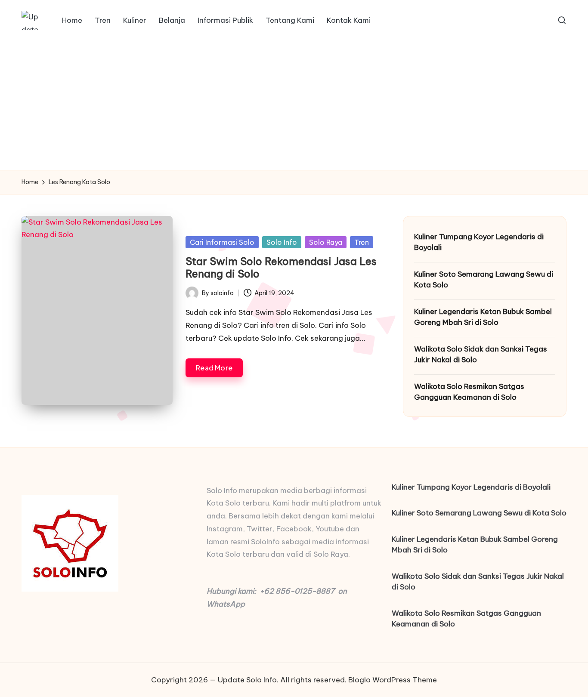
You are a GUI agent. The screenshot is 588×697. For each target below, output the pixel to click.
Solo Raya (325, 242)
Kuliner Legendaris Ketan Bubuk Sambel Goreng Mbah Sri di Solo (483, 317)
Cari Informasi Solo (222, 242)
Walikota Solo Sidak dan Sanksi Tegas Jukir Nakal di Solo (480, 354)
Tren (361, 242)
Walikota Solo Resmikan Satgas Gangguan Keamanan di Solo (469, 392)
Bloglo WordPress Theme (392, 680)
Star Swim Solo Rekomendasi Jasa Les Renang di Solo (281, 267)
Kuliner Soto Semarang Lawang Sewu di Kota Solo (483, 279)
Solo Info (281, 242)
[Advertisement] (294, 105)
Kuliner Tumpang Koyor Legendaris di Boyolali (479, 242)
